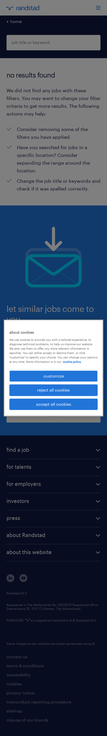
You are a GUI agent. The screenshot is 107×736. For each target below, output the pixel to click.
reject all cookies (53, 390)
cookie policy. (72, 361)
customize (53, 375)
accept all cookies (53, 404)
